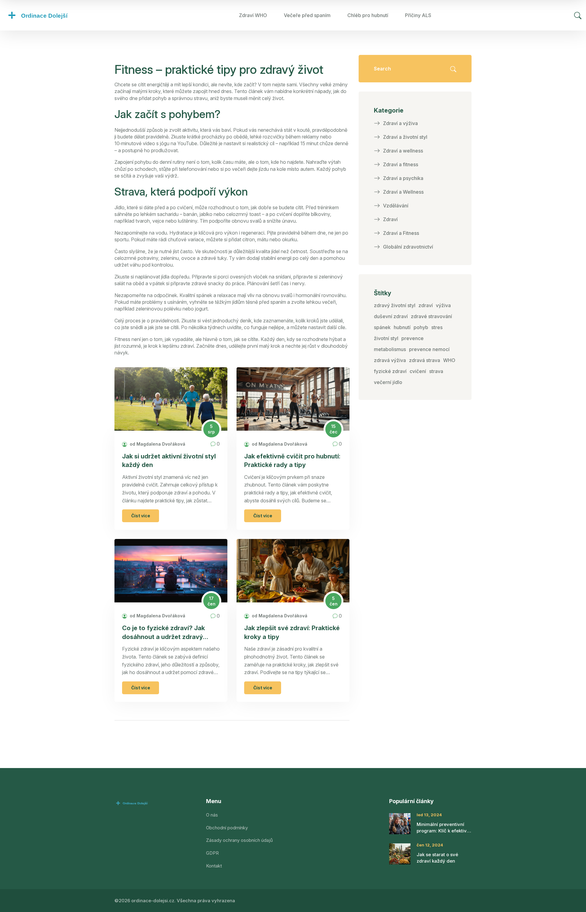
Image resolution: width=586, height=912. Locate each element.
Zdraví (390, 219)
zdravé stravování (431, 316)
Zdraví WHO (253, 15)
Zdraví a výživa (400, 123)
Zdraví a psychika (403, 178)
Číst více (140, 515)
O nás (212, 815)
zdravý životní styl (394, 305)
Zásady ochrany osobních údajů (239, 840)
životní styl (386, 338)
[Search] (577, 15)
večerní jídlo (388, 382)
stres (437, 327)
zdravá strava (424, 360)
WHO (449, 360)
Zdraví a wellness (403, 151)
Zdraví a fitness (400, 164)
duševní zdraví (391, 316)
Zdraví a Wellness (403, 192)
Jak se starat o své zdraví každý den (437, 858)
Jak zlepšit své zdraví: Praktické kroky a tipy (292, 632)
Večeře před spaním (307, 15)
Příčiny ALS (418, 15)
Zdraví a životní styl (405, 137)
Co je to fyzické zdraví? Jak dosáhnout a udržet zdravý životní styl (163, 632)
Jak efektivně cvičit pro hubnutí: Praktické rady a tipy (292, 461)
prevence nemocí (429, 349)
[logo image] (50, 15)
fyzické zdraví (390, 371)
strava (436, 371)
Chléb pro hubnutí (367, 15)
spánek (382, 327)
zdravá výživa (390, 360)
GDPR (212, 853)
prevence (412, 338)
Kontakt (214, 866)
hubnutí (402, 327)
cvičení (418, 371)
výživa (443, 305)
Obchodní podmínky (227, 828)
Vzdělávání (395, 206)
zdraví (425, 305)
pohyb (421, 327)
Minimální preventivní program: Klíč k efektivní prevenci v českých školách (444, 827)
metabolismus (390, 349)
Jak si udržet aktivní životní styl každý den (169, 461)
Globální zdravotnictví (408, 247)
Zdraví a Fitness (401, 233)
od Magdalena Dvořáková (156, 444)
